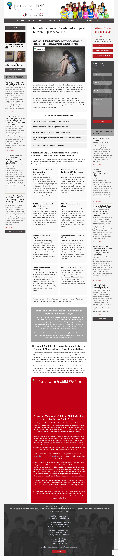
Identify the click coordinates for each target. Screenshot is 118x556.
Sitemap (66, 511)
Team (40, 21)
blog (99, 21)
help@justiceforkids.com (102, 41)
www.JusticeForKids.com (49, 547)
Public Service (87, 21)
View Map (59, 551)
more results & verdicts (15, 231)
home (15, 28)
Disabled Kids (73, 21)
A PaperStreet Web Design (56, 511)
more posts (102, 318)
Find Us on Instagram (102, 55)
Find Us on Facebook (102, 50)
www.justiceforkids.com (103, 39)
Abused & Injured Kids (55, 21)
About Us (20, 21)
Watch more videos (15, 69)
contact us (102, 45)
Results (31, 21)
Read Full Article (9, 112)
